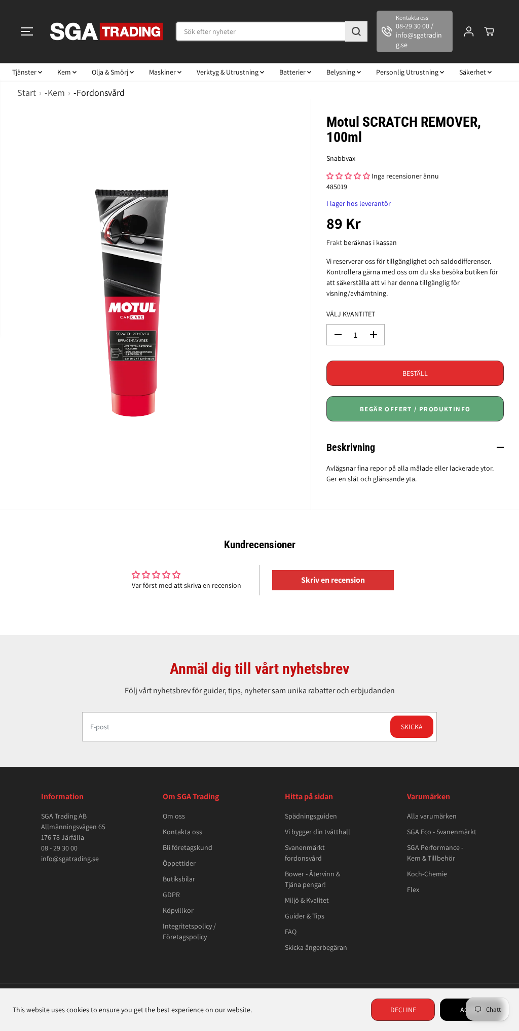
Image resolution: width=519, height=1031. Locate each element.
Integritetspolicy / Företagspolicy (189, 931)
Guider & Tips (304, 915)
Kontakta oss (182, 831)
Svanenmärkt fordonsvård (305, 853)
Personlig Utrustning (408, 72)
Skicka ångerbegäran (316, 947)
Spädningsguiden (311, 816)
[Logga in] (469, 31)
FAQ (290, 931)
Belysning (341, 72)
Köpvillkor (178, 910)
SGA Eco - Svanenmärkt (441, 831)
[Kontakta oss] (415, 31)
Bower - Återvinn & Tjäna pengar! (312, 879)
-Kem (55, 92)
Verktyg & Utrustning (228, 72)
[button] (27, 31)
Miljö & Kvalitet (307, 900)
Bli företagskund (187, 847)
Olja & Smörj (111, 72)
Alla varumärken (432, 816)
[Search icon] (356, 31)
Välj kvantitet (350, 313)
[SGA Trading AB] (107, 31)
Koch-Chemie (427, 873)
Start (26, 92)
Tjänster (25, 72)
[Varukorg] (489, 31)
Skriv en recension (333, 580)
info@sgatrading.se (70, 858)
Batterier (293, 72)
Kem (64, 72)
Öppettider (179, 863)
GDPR (171, 894)
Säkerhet (473, 72)
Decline (403, 1009)
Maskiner (163, 72)
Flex (413, 889)
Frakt (334, 242)
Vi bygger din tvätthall (317, 831)
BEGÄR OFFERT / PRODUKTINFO (415, 409)
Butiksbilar (179, 878)
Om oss (174, 816)
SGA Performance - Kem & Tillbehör (435, 853)
